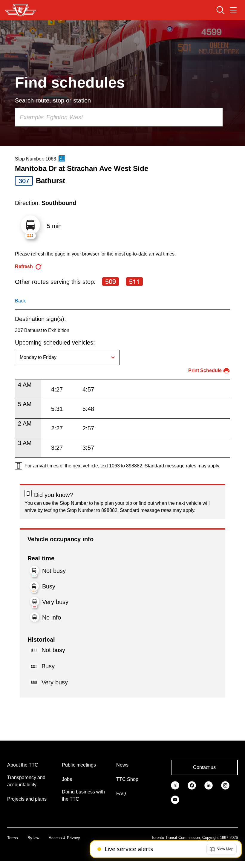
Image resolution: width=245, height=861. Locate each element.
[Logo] (20, 10)
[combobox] (119, 117)
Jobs (67, 779)
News (122, 764)
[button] (221, 849)
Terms (12, 838)
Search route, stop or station (53, 100)
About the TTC (22, 764)
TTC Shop (127, 779)
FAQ (121, 793)
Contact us (204, 767)
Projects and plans (27, 799)
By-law (33, 838)
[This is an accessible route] (62, 158)
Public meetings (79, 764)
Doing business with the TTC (83, 795)
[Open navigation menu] (233, 10)
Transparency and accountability (26, 781)
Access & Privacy (64, 838)
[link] (175, 785)
